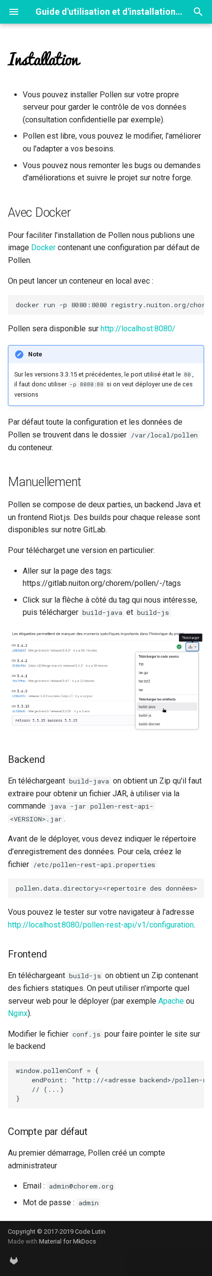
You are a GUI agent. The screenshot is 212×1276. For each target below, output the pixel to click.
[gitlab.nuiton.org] (14, 1260)
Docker (43, 247)
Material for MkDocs (67, 1241)
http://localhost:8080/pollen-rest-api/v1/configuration (101, 924)
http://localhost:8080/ (138, 328)
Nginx (18, 1013)
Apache (171, 1001)
